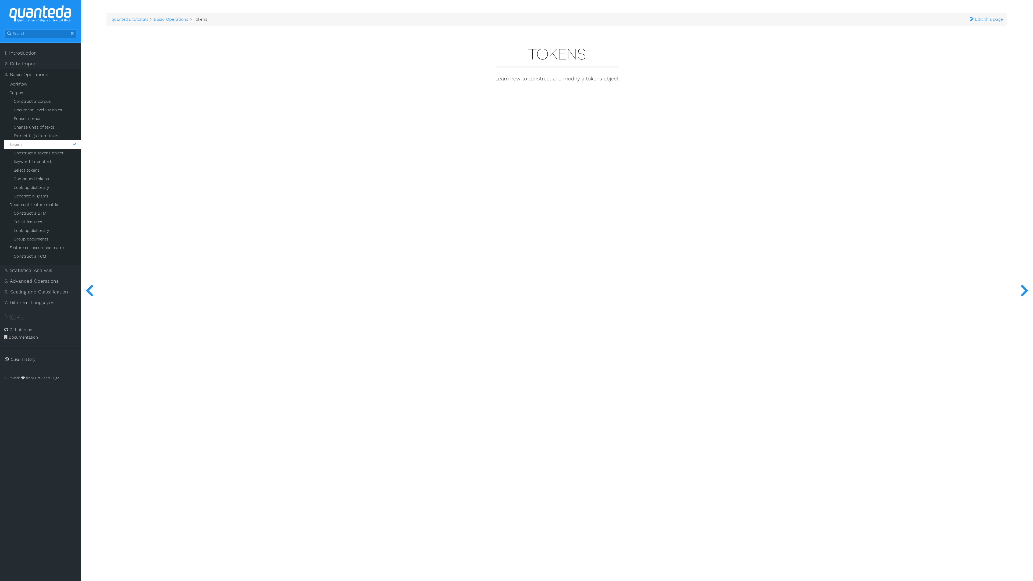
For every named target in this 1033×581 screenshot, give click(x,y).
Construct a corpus (32, 101)
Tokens (16, 144)
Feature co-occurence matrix (37, 247)
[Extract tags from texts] (89, 290)
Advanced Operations (31, 281)
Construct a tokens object (38, 153)
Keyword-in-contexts (34, 161)
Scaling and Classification (36, 292)
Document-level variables (38, 110)
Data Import (20, 63)
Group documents (31, 239)
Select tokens (27, 170)
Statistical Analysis (28, 270)
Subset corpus (27, 118)
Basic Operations (26, 74)
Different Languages (29, 302)
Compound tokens (31, 178)
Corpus (16, 92)
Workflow (18, 84)
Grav (39, 378)
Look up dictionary (31, 187)
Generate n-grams (31, 196)
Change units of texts (34, 127)
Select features (28, 221)
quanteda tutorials (129, 19)
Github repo (20, 329)
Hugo (55, 378)
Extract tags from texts (36, 135)
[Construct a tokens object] (1024, 290)
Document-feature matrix (33, 204)
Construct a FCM (30, 256)
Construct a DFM (30, 213)
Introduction (20, 53)
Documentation (22, 337)
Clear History (22, 359)
